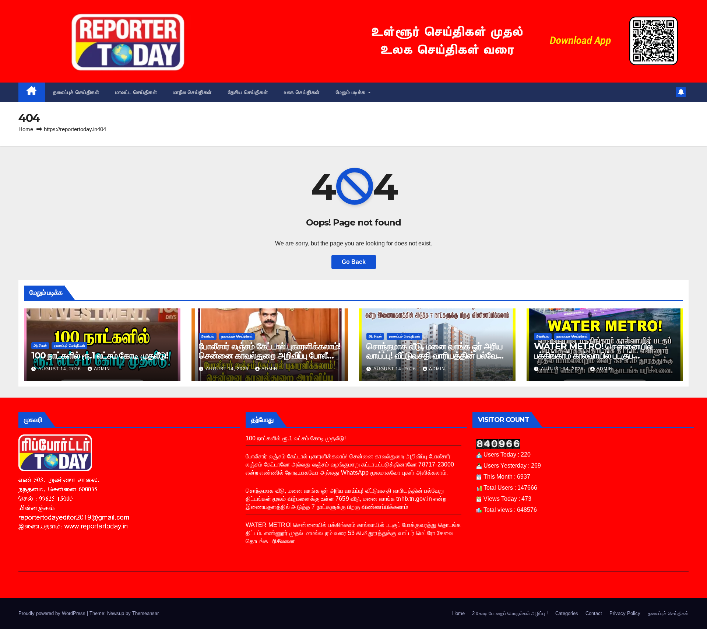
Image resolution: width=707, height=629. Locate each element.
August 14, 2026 (60, 368)
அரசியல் (40, 345)
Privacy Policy (624, 613)
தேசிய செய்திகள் (248, 92)
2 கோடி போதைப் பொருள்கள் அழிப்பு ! (510, 613)
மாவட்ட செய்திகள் (136, 92)
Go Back (354, 262)
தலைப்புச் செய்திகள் (76, 92)
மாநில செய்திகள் (192, 92)
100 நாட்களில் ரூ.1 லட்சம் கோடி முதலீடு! (99, 355)
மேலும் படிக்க (351, 92)
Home (25, 129)
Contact (593, 613)
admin (102, 368)
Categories (566, 613)
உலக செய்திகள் (302, 92)
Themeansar (145, 613)
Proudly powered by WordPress (52, 613)
